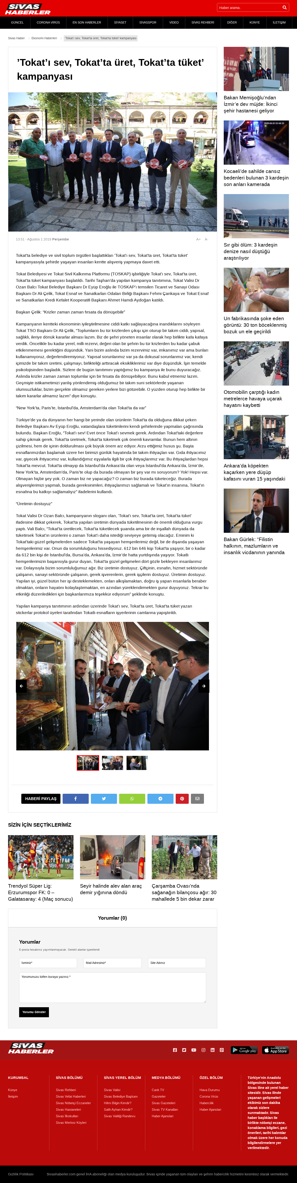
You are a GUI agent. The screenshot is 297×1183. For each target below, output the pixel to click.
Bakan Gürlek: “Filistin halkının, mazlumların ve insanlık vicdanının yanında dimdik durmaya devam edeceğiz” (254, 552)
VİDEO (174, 22)
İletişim (13, 1096)
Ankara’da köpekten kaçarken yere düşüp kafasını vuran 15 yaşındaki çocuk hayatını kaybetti (254, 475)
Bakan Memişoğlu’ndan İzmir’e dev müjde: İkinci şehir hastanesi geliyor (250, 104)
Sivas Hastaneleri (68, 1109)
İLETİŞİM (279, 22)
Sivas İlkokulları (67, 1116)
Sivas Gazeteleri (163, 1103)
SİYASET (120, 22)
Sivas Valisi (112, 1090)
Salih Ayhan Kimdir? (118, 1109)
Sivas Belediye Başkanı (121, 1096)
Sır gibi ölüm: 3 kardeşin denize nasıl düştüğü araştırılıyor (250, 251)
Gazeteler (159, 1096)
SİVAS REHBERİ (203, 22)
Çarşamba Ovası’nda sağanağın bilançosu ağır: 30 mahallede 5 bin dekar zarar (184, 892)
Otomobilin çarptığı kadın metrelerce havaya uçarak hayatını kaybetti (253, 398)
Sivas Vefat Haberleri (71, 1096)
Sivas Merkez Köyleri (71, 1122)
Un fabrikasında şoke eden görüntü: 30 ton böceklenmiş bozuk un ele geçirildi (255, 325)
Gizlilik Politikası (20, 1174)
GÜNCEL (17, 22)
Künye (12, 1090)
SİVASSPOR (147, 22)
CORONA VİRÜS (48, 22)
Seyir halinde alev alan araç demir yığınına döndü (111, 889)
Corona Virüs (209, 1096)
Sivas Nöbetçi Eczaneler (73, 1103)
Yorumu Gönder (34, 1012)
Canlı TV (158, 1090)
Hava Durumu (210, 1090)
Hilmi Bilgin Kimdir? (117, 1103)
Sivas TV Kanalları (165, 1109)
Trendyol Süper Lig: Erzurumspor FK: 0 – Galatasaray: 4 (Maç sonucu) (40, 892)
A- (206, 239)
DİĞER (232, 22)
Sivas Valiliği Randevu (119, 1116)
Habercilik (207, 1103)
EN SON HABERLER (87, 22)
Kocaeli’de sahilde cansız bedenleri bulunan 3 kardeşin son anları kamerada (256, 178)
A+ (198, 239)
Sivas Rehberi (66, 1090)
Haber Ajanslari (162, 1116)
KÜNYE (255, 22)
